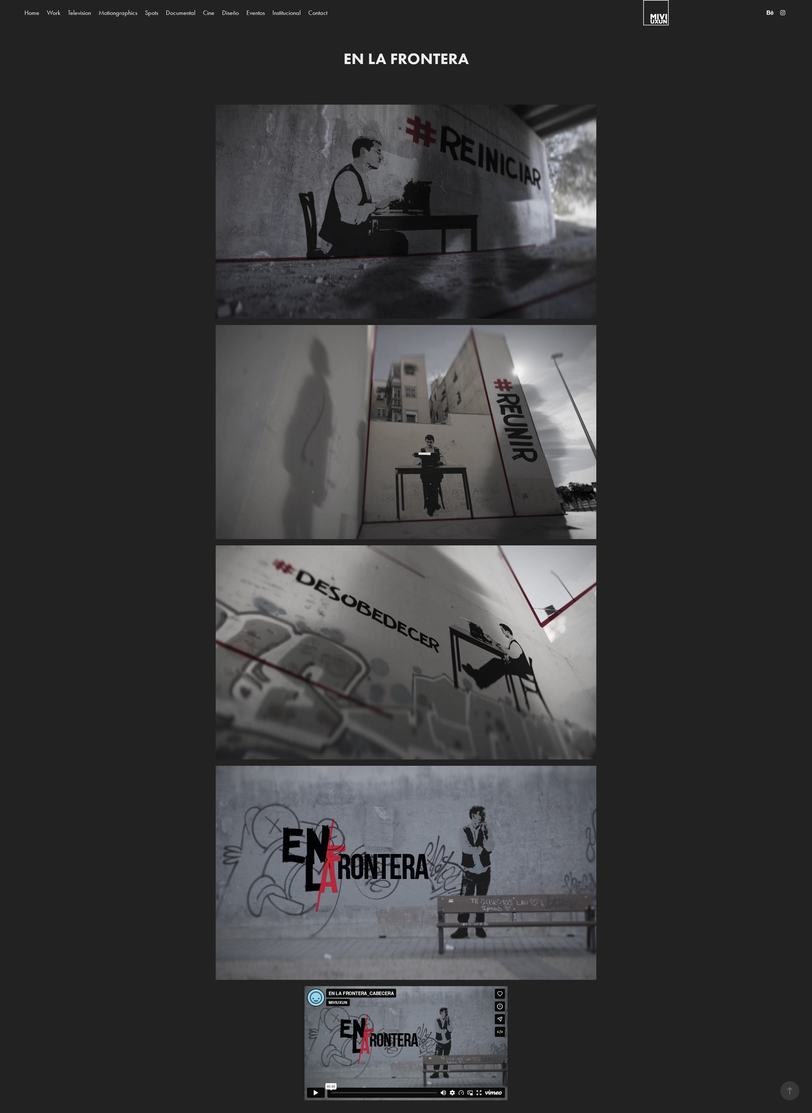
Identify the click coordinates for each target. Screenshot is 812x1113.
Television (79, 12)
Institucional (286, 12)
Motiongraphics (118, 12)
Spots (151, 12)
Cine (208, 12)
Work (53, 12)
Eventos (255, 12)
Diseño (230, 12)
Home (31, 12)
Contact (317, 12)
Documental (180, 12)
